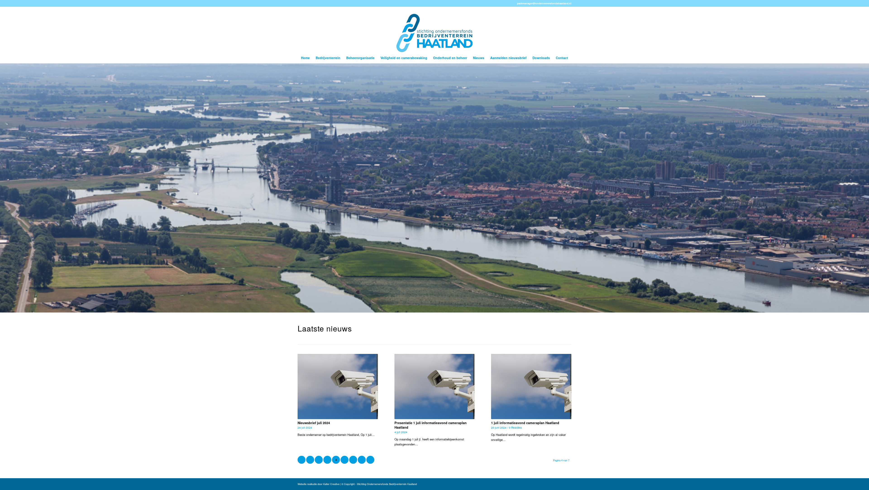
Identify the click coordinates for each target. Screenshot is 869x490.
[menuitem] (305, 57)
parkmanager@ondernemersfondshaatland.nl (544, 3)
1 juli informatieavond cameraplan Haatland (525, 422)
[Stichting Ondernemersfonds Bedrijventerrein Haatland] (434, 29)
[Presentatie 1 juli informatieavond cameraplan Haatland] (434, 386)
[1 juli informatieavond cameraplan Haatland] (531, 386)
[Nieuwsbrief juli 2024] (338, 386)
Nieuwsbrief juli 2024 (314, 422)
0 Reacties (515, 427)
